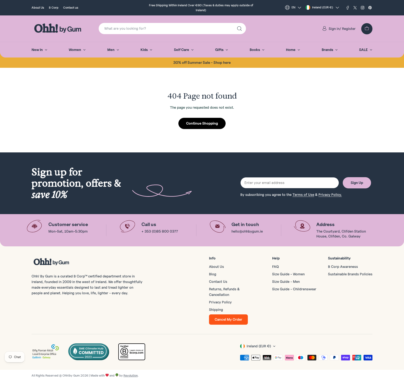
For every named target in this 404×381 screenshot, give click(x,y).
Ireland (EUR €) (322, 7)
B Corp (53, 7)
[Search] (239, 28)
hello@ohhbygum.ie (247, 231)
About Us (38, 7)
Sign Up (357, 183)
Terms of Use (303, 195)
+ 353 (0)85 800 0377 (159, 231)
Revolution (130, 375)
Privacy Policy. (330, 195)
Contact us (70, 7)
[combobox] (172, 28)
